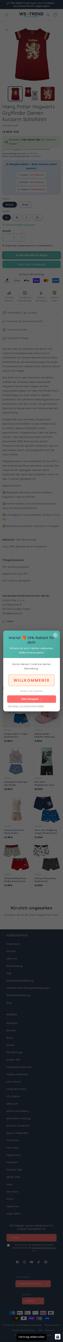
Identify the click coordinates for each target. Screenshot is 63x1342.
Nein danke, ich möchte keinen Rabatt (26, 706)
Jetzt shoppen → (31, 699)
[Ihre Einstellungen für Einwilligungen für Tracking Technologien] (57, 1336)
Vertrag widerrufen (31, 1337)
